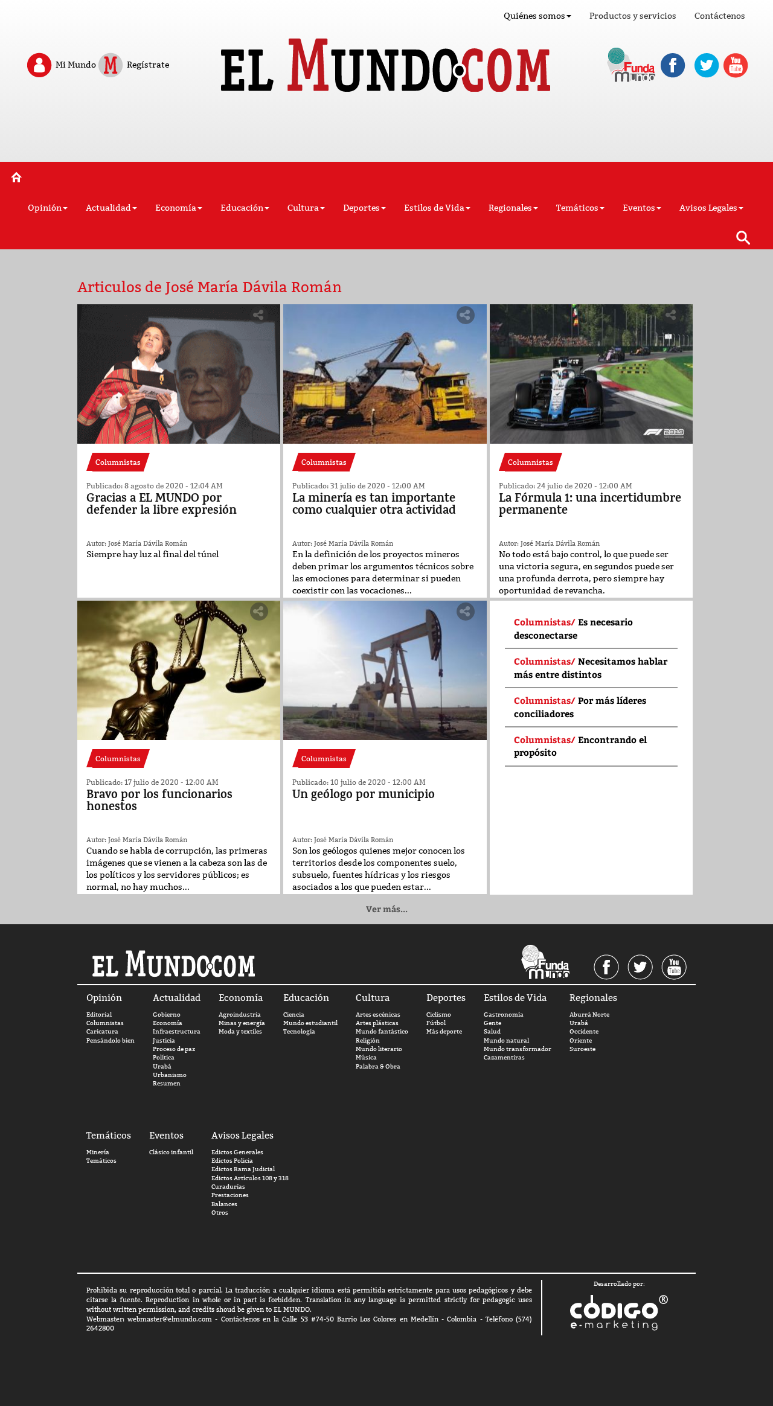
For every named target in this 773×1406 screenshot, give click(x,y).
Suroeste (582, 1049)
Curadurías (228, 1186)
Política (164, 1057)
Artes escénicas (378, 1014)
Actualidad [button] (108, 207)
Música (366, 1057)
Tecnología (299, 1031)
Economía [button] (175, 207)
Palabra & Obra (378, 1066)
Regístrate (147, 64)
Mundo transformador (517, 1049)
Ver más (387, 909)
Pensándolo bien (110, 1040)
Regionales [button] (510, 207)
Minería (97, 1152)
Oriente (580, 1040)
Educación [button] (241, 207)
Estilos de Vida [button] (434, 207)
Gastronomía (504, 1014)
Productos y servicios (632, 15)
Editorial (99, 1014)
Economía (167, 1023)
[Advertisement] (386, 131)
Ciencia (293, 1014)
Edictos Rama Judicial (243, 1169)
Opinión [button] (45, 207)
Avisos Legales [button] (708, 207)
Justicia (164, 1040)
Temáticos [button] (577, 207)
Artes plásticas (377, 1023)
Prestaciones (230, 1195)
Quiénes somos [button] (534, 15)
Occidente (583, 1031)
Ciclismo (438, 1014)
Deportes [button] (361, 207)
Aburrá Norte (589, 1014)
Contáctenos (719, 15)
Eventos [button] (639, 207)
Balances (224, 1204)
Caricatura (102, 1031)
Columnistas (105, 1023)
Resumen (167, 1083)
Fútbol (436, 1023)
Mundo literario (379, 1049)
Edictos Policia (232, 1161)
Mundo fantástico (382, 1031)
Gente (492, 1023)
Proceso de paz (174, 1049)
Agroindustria (240, 1014)
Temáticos (101, 1161)
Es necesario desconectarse (573, 628)
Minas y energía (242, 1023)
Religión (368, 1040)
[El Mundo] (387, 61)
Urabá (162, 1066)
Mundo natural (506, 1040)
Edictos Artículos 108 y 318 (250, 1178)
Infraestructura (176, 1031)
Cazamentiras (504, 1057)
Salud (492, 1031)
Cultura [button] (303, 207)
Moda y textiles (240, 1031)
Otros (219, 1212)
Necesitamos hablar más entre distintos (590, 667)
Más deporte (444, 1031)
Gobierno (167, 1014)
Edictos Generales (237, 1152)
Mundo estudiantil (310, 1023)
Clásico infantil (171, 1152)
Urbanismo (170, 1075)
